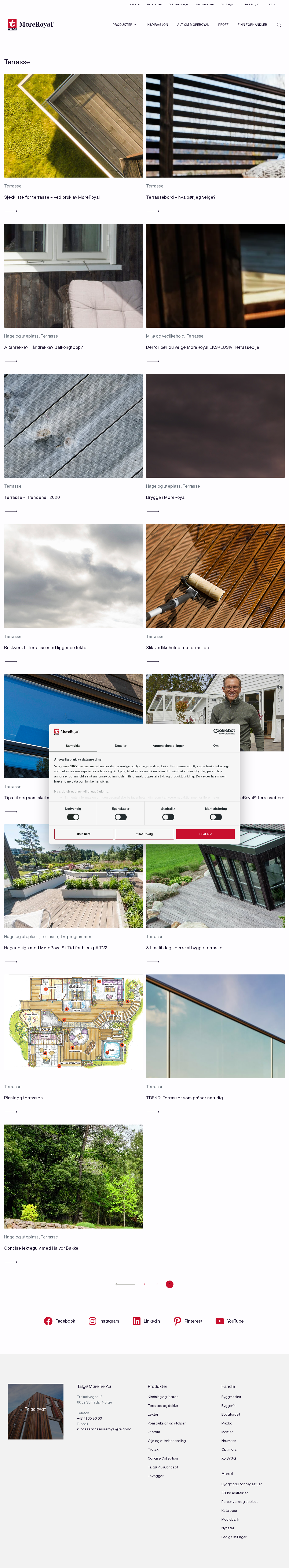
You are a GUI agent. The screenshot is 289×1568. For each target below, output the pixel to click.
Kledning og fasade (163, 1396)
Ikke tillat (83, 834)
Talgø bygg (36, 1410)
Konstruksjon (158, 1423)
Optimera (229, 1449)
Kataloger (230, 1510)
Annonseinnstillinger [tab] (168, 745)
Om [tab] (216, 745)
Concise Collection (163, 1458)
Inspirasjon (157, 24)
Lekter (153, 1414)
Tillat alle (205, 834)
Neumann (229, 1440)
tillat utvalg (144, 834)
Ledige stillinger (234, 1537)
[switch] (121, 817)
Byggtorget (231, 1414)
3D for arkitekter (235, 1493)
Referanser (154, 4)
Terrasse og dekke (163, 1405)
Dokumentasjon (179, 4)
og (171, 1423)
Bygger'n (229, 1405)
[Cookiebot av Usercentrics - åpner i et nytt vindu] (216, 732)
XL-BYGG (229, 1458)
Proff (223, 24)
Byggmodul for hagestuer (242, 1484)
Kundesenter (205, 4)
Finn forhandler (252, 24)
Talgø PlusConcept (163, 1467)
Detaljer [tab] (121, 745)
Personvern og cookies (240, 1501)
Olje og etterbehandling (167, 1440)
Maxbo (227, 1423)
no (270, 4)
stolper (179, 1423)
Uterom (154, 1432)
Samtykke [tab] (73, 745)
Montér (227, 1432)
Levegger (156, 1476)
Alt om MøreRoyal (193, 24)
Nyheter (134, 4)
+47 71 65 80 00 (89, 1418)
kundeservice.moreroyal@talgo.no (104, 1429)
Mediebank (230, 1519)
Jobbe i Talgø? (249, 4)
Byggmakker (232, 1396)
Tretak (153, 1449)
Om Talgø (227, 4)
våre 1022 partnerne (78, 766)
